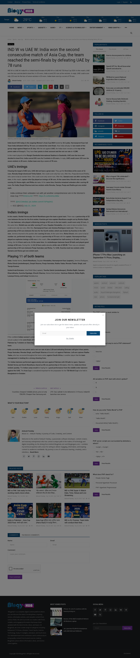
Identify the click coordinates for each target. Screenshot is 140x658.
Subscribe (93, 333)
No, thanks (70, 338)
